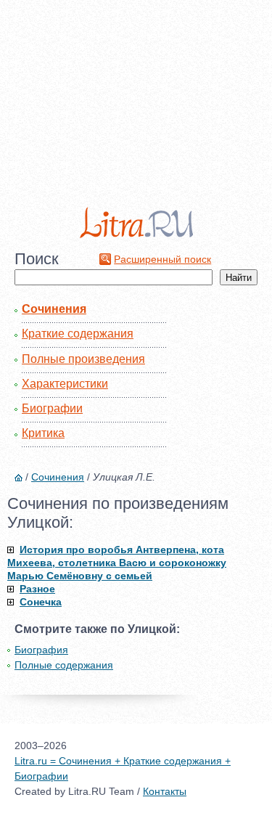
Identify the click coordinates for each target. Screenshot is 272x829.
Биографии (52, 408)
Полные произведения (83, 359)
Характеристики (65, 383)
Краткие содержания (77, 333)
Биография (41, 650)
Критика (43, 433)
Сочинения (54, 309)
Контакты (164, 791)
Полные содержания (64, 665)
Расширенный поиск (162, 259)
